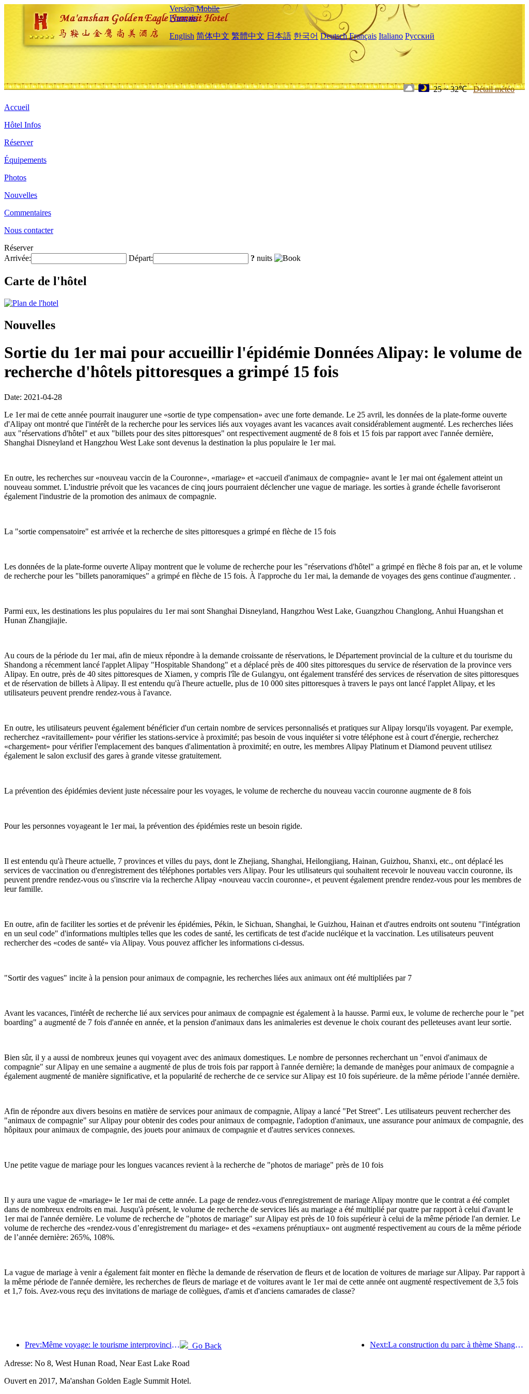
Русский (419, 36)
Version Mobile (194, 8)
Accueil (16, 107)
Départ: (141, 258)
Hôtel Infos (22, 124)
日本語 (279, 36)
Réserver (18, 142)
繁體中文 (247, 36)
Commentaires (27, 212)
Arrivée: (17, 258)
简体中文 (212, 36)
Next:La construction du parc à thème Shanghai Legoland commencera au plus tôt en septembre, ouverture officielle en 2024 (447, 1344)
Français (183, 17)
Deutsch (333, 36)
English (181, 36)
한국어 (305, 36)
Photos (15, 177)
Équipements (25, 160)
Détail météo (494, 89)
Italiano (391, 36)
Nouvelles (20, 195)
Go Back (205, 1345)
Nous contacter (28, 230)
